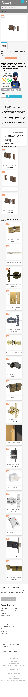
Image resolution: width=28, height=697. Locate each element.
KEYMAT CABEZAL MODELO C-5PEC (14, 487)
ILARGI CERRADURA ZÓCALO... (14, 554)
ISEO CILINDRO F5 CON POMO (14, 577)
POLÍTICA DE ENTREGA (14, 669)
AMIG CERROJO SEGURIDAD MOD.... (14, 284)
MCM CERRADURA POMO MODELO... (14, 352)
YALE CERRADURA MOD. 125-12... (10, 210)
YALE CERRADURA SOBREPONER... (10, 165)
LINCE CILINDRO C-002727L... (14, 239)
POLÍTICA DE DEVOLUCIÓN (14, 673)
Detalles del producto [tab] (17, 130)
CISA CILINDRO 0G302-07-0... (14, 397)
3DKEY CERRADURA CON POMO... (14, 464)
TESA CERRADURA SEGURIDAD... (14, 307)
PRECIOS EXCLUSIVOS (14, 678)
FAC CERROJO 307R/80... (14, 419)
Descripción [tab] (7, 130)
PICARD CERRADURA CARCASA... (14, 442)
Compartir (7, 102)
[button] (8, 599)
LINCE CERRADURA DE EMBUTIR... (14, 262)
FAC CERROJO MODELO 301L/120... (14, 329)
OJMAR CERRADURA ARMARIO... (14, 374)
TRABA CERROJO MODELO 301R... (14, 509)
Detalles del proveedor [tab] (17, 132)
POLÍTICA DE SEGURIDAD (14, 663)
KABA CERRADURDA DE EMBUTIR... (14, 532)
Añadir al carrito (13, 96)
